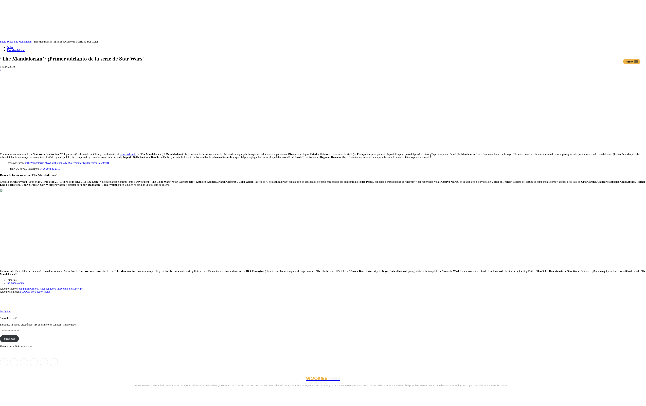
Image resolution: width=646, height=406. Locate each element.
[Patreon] (24, 362)
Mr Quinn (5, 311)
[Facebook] (14, 362)
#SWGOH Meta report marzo (34, 291)
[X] (44, 362)
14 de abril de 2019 (50, 168)
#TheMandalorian (34, 162)
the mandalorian (15, 282)
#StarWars (73, 162)
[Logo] (329, 44)
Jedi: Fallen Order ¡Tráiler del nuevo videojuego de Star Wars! (50, 288)
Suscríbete (9, 338)
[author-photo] (8, 308)
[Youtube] (54, 362)
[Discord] (4, 362)
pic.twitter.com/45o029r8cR (94, 162)
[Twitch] (34, 362)
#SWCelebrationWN (56, 162)
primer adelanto (128, 154)
